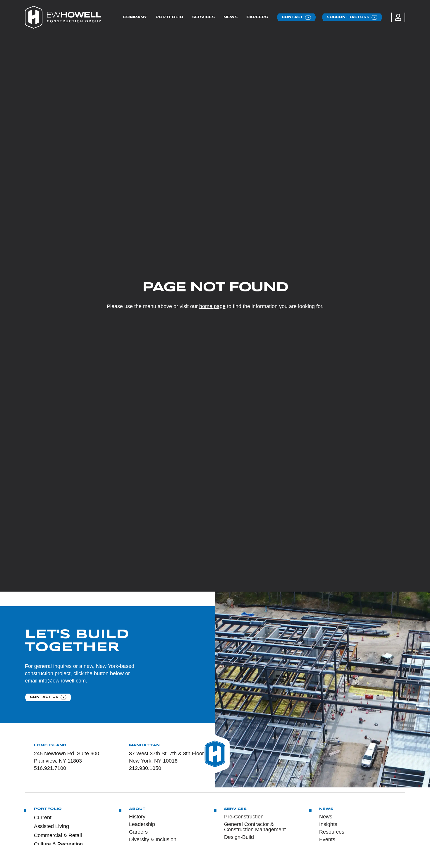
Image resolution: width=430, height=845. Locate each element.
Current (42, 817)
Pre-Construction (244, 816)
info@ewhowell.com (62, 681)
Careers (257, 17)
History (137, 816)
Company (135, 17)
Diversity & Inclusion (152, 839)
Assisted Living (51, 826)
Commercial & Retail (58, 835)
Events (327, 839)
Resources (331, 831)
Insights (328, 824)
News (230, 17)
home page (212, 306)
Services (203, 17)
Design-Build (239, 837)
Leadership (142, 824)
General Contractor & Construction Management (255, 827)
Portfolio (169, 17)
